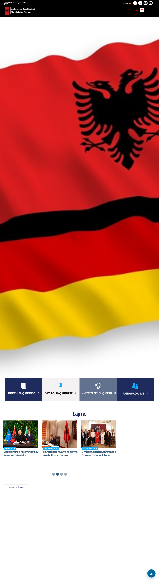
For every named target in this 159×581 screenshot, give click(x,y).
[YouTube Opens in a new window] (150, 3)
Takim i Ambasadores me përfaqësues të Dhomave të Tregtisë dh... (57, 455)
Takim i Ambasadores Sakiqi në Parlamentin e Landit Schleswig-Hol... (98, 455)
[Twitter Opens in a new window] (140, 3)
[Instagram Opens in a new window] (145, 3)
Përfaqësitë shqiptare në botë (18, 3)
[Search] (137, 10)
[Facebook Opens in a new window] (135, 3)
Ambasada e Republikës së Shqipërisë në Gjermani (23, 10)
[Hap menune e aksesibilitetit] (151, 573)
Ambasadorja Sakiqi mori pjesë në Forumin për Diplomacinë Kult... (20, 455)
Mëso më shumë (16, 487)
